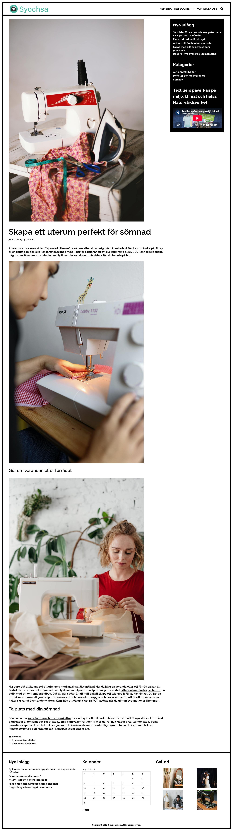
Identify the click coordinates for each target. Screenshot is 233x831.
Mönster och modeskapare (189, 75)
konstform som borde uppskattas (49, 718)
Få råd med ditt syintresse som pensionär (33, 783)
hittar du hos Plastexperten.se (140, 690)
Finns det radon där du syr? (189, 39)
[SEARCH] (222, 8)
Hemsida (166, 8)
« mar (85, 809)
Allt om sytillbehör (184, 72)
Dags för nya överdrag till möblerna (194, 53)
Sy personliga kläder (23, 740)
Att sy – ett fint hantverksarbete (192, 43)
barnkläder (16, 721)
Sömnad (16, 736)
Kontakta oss (207, 8)
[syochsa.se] (29, 8)
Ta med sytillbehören (24, 743)
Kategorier (182, 8)
